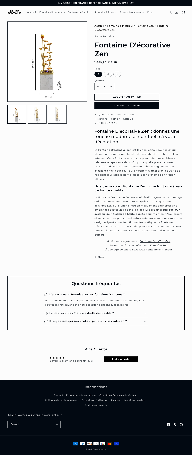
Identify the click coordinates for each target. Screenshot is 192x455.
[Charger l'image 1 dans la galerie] (16, 114)
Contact (58, 395)
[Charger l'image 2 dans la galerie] (37, 114)
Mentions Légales (134, 400)
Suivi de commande (96, 405)
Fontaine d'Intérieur (120, 25)
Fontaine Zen (145, 25)
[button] (52, 12)
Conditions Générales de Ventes (117, 395)
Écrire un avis (120, 359)
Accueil (99, 25)
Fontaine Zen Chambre (155, 241)
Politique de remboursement (61, 400)
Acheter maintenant (127, 105)
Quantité (99, 81)
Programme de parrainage (81, 395)
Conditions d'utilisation (95, 400)
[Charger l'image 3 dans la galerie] (57, 114)
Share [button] (101, 257)
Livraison (116, 400)
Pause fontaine (99, 449)
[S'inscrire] (57, 424)
